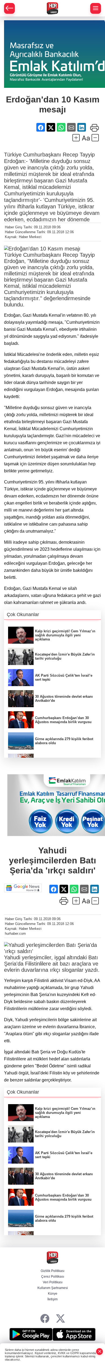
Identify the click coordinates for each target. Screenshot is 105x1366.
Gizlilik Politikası (52, 1271)
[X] (60, 1319)
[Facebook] (45, 1319)
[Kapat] (99, 1351)
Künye (52, 1293)
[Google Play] (30, 1334)
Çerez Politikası (52, 1276)
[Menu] (95, 8)
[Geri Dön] (9, 8)
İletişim (52, 1299)
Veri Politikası (52, 1282)
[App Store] (74, 1334)
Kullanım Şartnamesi (52, 1288)
